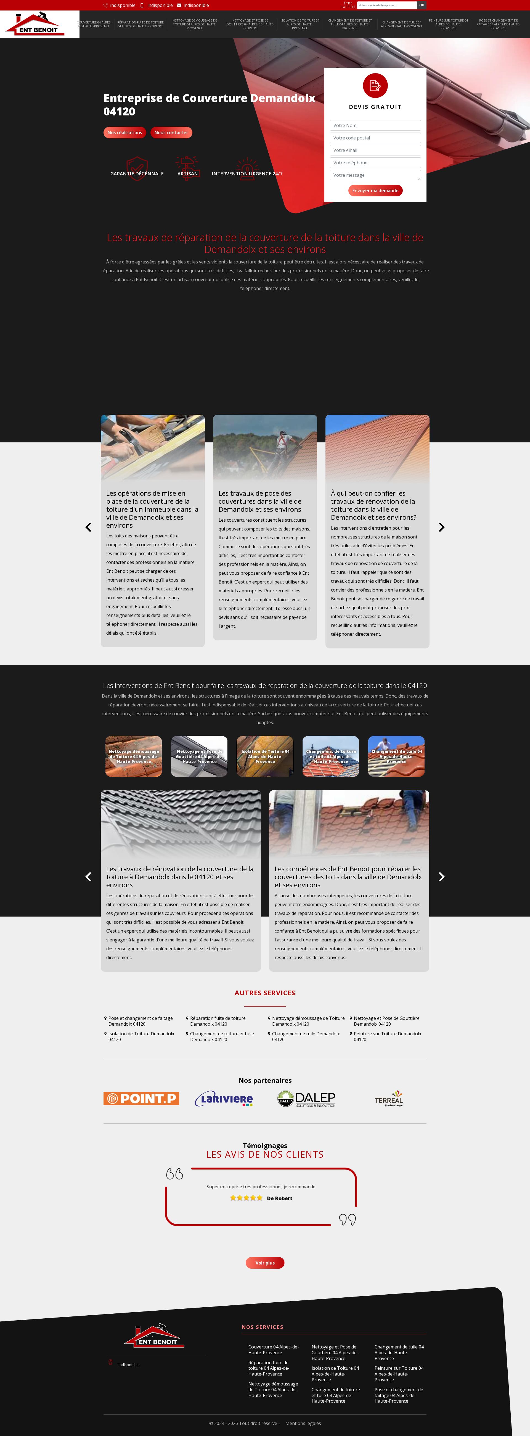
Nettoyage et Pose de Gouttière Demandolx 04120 (387, 1021)
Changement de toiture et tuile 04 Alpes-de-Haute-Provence (350, 24)
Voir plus (265, 1263)
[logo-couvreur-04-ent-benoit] (35, 24)
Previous (88, 531)
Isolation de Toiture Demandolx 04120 (141, 1036)
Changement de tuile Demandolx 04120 (306, 1036)
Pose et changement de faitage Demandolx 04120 (140, 1021)
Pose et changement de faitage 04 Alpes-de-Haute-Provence (498, 24)
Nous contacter (171, 133)
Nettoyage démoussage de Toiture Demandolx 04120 (308, 1021)
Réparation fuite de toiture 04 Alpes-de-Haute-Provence (140, 24)
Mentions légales (303, 1423)
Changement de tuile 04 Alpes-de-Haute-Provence (402, 24)
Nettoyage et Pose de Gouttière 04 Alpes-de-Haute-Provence (250, 24)
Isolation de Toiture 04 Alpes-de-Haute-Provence (299, 24)
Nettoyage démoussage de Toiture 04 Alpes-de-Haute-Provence (195, 24)
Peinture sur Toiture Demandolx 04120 (387, 1036)
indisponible (123, 5)
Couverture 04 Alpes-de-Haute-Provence (94, 24)
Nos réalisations (125, 133)
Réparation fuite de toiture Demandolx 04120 (218, 1021)
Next (442, 531)
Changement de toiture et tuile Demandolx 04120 (222, 1036)
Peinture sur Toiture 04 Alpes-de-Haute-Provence (448, 24)
